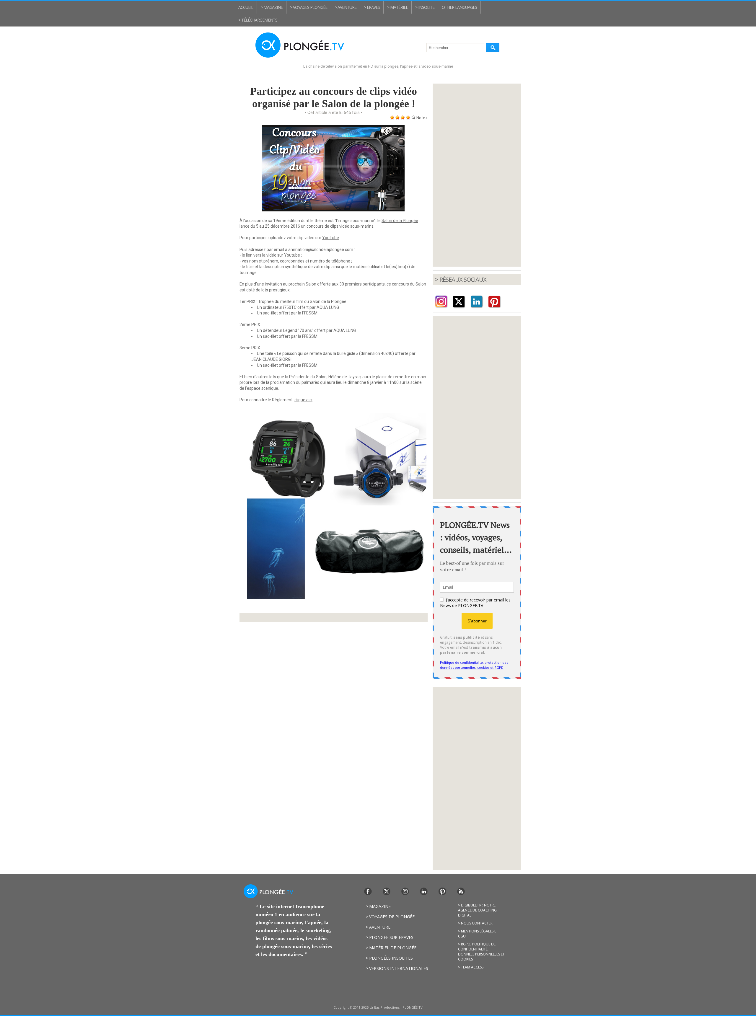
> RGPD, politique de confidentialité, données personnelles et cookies (481, 952)
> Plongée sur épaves (389, 937)
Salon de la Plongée (400, 220)
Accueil (245, 7)
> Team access (470, 967)
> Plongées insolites (389, 958)
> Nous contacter (475, 923)
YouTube (330, 237)
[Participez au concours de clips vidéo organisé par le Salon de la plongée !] (333, 414)
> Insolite (424, 7)
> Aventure (345, 7)
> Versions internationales (397, 968)
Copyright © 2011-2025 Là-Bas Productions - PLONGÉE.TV (378, 1007)
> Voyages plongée (308, 7)
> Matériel (397, 7)
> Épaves (372, 7)
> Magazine (271, 7)
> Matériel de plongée (391, 947)
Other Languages (459, 7)
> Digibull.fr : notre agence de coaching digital (477, 910)
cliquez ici (303, 399)
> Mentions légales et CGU (478, 934)
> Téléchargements (257, 20)
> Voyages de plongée (390, 916)
